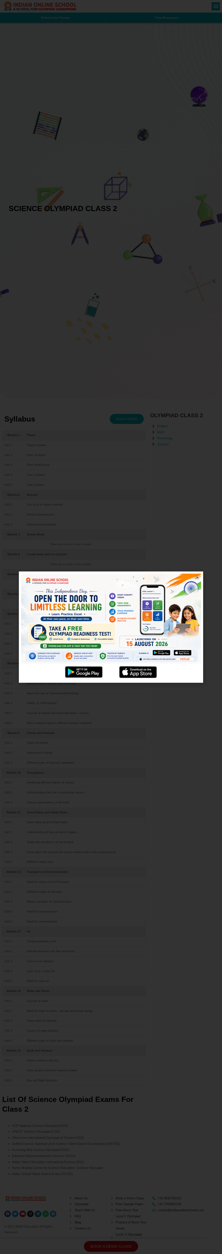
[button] (197, 577)
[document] (111, 627)
